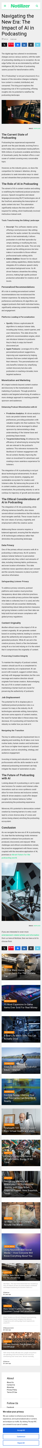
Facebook (10, 1407)
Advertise (10, 1387)
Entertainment (10, 1001)
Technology (9, 1032)
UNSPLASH (36, 128)
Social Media (9, 1246)
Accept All (21, 1430)
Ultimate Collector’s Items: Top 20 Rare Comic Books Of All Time (20, 1159)
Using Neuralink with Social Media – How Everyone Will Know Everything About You (18, 1252)
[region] (21, 1428)
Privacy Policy (12, 1390)
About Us (10, 1382)
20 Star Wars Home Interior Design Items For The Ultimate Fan (19, 973)
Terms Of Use (12, 1392)
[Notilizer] (19, 8)
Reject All (21, 1443)
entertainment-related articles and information (20, 935)
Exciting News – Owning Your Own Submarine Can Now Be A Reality (19, 1098)
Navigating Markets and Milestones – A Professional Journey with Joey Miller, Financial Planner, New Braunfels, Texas (21, 1187)
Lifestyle (8, 966)
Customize (21, 1437)
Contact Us (11, 1385)
